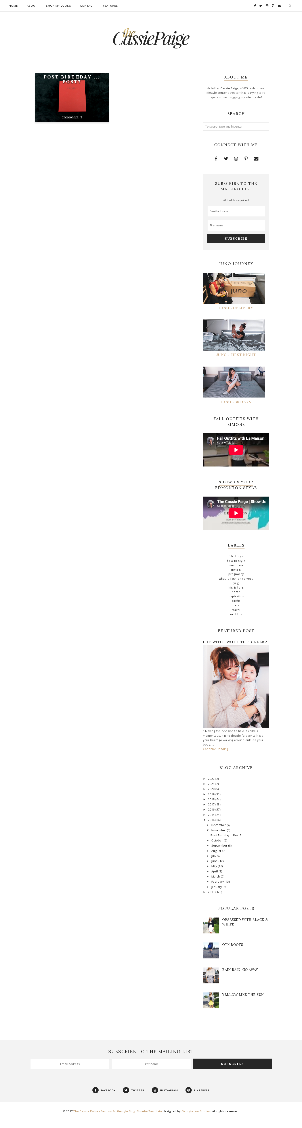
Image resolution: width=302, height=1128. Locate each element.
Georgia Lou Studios (196, 1111)
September (219, 845)
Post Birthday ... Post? (72, 79)
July (214, 856)
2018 (212, 799)
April (215, 871)
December (219, 825)
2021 (212, 784)
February (218, 881)
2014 (212, 820)
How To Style (236, 561)
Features (110, 6)
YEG (236, 583)
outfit (236, 601)
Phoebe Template (149, 1111)
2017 (212, 804)
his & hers (236, 587)
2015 (212, 815)
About (32, 6)
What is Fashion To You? (236, 579)
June (215, 861)
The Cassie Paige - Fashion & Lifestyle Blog (104, 1111)
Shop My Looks (58, 6)
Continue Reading (215, 749)
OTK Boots (232, 945)
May (214, 866)
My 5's (236, 570)
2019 (212, 794)
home (236, 592)
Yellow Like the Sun (243, 994)
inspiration (236, 596)
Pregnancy (236, 574)
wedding (236, 614)
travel (236, 610)
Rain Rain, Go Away (240, 969)
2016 (212, 809)
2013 (212, 892)
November (219, 830)
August (216, 851)
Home (13, 6)
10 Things (236, 556)
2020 (212, 789)
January (217, 887)
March (216, 876)
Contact (87, 6)
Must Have (236, 565)
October (217, 840)
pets (236, 605)
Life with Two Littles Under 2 (235, 642)
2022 (212, 779)
